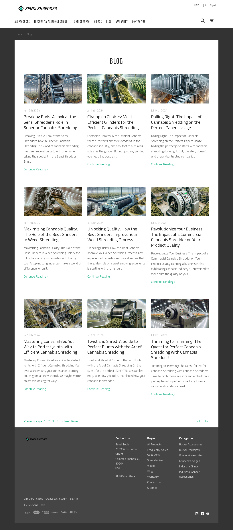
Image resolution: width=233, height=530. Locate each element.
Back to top (202, 421)
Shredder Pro (82, 21)
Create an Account (57, 498)
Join (205, 5)
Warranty (122, 21)
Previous (33, 421)
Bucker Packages (189, 450)
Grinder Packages (189, 461)
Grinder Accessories (191, 455)
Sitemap (152, 487)
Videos (98, 21)
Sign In (74, 498)
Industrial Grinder (189, 466)
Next (71, 421)
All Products (22, 21)
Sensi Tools (38, 505)
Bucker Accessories (190, 444)
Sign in (213, 5)
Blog (109, 21)
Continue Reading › (36, 169)
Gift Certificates (33, 498)
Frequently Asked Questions (51, 21)
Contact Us (138, 21)
